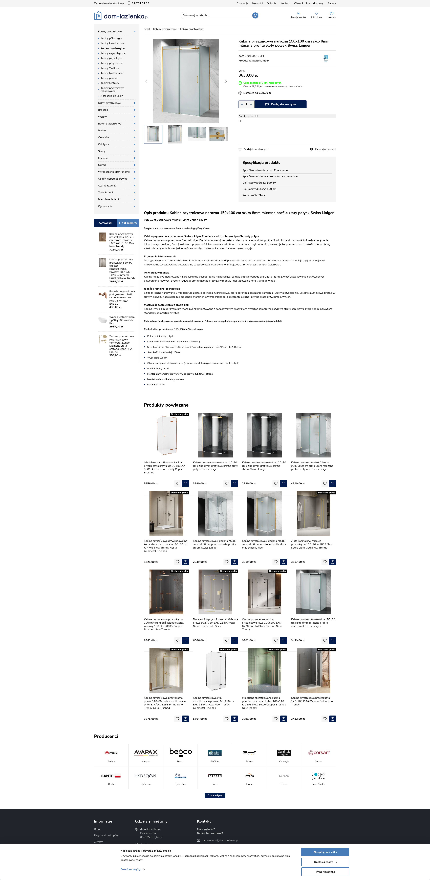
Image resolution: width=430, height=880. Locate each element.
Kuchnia (103, 158)
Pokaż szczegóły (131, 869)
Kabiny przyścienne (111, 63)
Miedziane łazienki (109, 199)
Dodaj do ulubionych (256, 149)
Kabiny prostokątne (191, 29)
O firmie (271, 3)
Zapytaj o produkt (325, 149)
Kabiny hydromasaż (112, 73)
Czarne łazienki (107, 185)
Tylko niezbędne (325, 871)
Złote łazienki (106, 192)
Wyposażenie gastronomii (114, 172)
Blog (97, 829)
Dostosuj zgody (323, 862)
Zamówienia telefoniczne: (121, 3)
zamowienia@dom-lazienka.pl (220, 840)
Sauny (101, 151)
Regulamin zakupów (106, 835)
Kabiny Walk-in (109, 68)
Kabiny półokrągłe (111, 38)
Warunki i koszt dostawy (309, 3)
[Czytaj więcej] (215, 795)
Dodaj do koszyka (283, 104)
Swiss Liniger (260, 60)
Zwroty (98, 842)
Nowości (257, 3)
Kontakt (285, 3)
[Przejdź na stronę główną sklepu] (121, 15)
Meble (102, 130)
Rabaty (332, 3)
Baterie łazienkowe (109, 123)
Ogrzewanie (105, 206)
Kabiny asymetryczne (113, 53)
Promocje (242, 3)
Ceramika (103, 137)
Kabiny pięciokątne (111, 58)
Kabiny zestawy (109, 83)
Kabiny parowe (109, 78)
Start (147, 29)
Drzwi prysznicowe (109, 103)
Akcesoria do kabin (111, 96)
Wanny (102, 117)
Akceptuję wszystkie (325, 852)
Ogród (102, 165)
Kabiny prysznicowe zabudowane (112, 89)
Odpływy (103, 144)
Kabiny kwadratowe (112, 43)
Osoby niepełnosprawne (112, 179)
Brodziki (103, 110)
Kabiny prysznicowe (165, 29)
